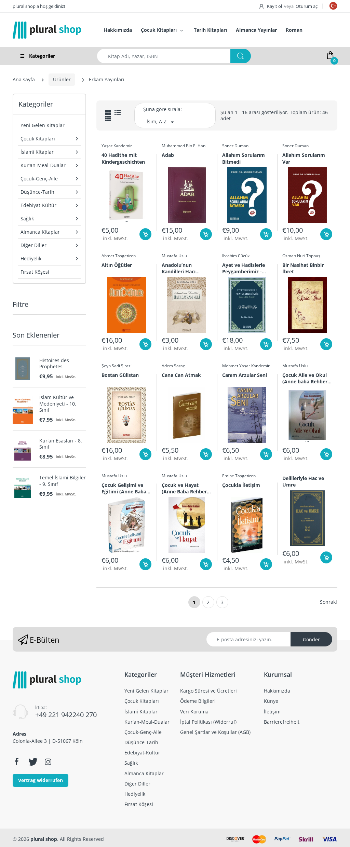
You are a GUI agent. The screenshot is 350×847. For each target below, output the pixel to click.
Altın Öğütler (117, 265)
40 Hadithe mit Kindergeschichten (123, 158)
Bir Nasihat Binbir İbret (303, 268)
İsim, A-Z (156, 121)
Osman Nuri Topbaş (301, 256)
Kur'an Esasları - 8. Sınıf (60, 444)
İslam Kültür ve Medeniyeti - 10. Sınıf (57, 403)
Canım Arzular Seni (244, 375)
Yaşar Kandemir (117, 146)
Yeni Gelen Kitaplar (43, 125)
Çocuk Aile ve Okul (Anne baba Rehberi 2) (305, 378)
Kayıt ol (274, 6)
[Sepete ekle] (145, 234)
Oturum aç (307, 6)
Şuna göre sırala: (162, 109)
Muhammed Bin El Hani (184, 146)
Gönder (311, 639)
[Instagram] (48, 761)
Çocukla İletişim (241, 485)
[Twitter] (32, 761)
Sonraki (328, 602)
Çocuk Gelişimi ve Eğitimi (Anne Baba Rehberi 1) (124, 488)
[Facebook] (16, 761)
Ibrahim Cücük (236, 256)
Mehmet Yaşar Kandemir (246, 366)
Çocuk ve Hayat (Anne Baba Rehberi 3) (185, 488)
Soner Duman (235, 146)
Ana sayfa (24, 79)
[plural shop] (51, 30)
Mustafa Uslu (174, 256)
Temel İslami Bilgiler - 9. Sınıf (62, 481)
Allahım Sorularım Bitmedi (243, 158)
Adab (168, 155)
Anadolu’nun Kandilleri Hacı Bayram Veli (179, 268)
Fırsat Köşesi (35, 272)
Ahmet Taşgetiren (119, 256)
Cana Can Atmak (181, 375)
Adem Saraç (173, 366)
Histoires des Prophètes (54, 363)
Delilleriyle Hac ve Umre (303, 481)
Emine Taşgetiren (239, 476)
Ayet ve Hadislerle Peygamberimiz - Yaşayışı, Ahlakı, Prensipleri (243, 268)
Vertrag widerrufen (40, 780)
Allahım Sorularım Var (303, 158)
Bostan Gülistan (120, 375)
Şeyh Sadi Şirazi (117, 366)
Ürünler (62, 79)
